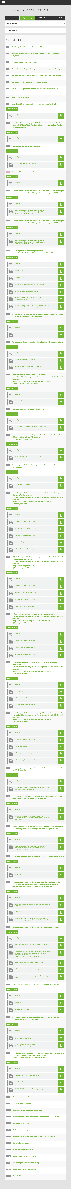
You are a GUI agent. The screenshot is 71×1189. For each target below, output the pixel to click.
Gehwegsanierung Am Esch (23, 1150)
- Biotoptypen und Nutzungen (24, 549)
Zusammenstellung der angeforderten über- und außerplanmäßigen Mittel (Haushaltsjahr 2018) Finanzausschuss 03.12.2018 (30, 848)
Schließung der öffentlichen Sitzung (25, 1163)
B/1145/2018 (13, 228)
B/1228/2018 (13, 628)
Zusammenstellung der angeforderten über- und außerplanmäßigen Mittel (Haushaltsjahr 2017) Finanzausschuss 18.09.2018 (30, 242)
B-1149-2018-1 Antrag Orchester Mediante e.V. (29, 284)
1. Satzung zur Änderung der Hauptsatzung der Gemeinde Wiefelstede (38, 856)
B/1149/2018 (13, 258)
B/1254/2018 (13, 109)
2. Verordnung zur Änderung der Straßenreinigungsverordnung (35, 985)
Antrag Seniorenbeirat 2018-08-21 (25, 334)
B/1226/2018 (13, 509)
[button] (61, 116)
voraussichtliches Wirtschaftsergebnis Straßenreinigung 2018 (33, 976)
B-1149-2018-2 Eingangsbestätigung (26, 291)
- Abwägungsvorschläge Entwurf (25, 521)
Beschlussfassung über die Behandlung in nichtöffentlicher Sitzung (37, 75)
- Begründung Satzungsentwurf (25, 535)
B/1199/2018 (13, 347)
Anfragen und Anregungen (22, 1103)
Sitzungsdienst (60, 1184)
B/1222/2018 (13, 803)
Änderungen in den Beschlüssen (25, 1169)
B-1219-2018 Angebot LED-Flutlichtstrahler (28, 457)
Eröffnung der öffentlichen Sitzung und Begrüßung (30, 47)
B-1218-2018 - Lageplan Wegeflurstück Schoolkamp (31, 427)
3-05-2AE (18, 1002)
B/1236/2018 (13, 321)
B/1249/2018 (13, 1024)
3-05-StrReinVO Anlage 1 (23, 1009)
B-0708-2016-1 (19, 270)
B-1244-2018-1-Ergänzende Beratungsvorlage (29, 1089)
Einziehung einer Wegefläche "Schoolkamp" (28, 409)
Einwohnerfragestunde (20, 97)
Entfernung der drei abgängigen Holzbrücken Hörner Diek (34, 1136)
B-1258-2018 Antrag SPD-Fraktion (25, 164)
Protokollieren (18, 1176)
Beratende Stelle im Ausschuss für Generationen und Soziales (36, 1117)
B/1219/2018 (13, 444)
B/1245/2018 (13, 861)
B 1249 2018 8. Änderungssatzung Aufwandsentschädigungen (25, 1045)
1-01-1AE (18, 874)
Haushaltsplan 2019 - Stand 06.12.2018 (27, 1082)
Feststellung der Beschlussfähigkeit (25, 62)
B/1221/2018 (13, 472)
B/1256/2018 (13, 177)
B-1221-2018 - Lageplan (22, 485)
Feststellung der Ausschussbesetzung (26, 146)
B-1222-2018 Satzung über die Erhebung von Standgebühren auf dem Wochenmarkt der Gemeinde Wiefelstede (32, 817)
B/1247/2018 (13, 932)
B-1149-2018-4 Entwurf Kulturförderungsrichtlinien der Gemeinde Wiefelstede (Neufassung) (32, 306)
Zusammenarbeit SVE (21, 1123)
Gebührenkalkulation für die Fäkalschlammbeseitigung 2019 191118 (32, 905)
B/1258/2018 (13, 151)
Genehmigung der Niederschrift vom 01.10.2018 (29, 82)
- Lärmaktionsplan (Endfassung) (25, 401)
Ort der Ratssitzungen (21, 1130)
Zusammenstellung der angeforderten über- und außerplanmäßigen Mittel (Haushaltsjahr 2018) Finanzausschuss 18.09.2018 (30, 212)
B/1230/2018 (13, 726)
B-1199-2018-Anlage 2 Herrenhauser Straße (28, 366)
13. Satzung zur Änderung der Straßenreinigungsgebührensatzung (36, 927)
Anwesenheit (58, 18)
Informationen (12, 18)
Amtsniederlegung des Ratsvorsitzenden (28, 1110)
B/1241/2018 (13, 833)
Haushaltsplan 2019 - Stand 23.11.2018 (27, 1075)
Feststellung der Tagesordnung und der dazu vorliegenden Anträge (36, 69)
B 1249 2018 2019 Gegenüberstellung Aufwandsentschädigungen (26, 1037)
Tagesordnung (27, 18)
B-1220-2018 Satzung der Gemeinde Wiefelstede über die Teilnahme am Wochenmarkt (32, 788)
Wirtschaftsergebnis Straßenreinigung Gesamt (29, 962)
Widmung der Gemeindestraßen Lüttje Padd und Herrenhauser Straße (38, 342)
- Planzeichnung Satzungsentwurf (25, 592)
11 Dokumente (12, 30)
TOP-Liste (42, 18)
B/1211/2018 (13, 388)
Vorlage (17, 115)
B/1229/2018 (13, 678)
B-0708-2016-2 (19, 277)
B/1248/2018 (13, 989)
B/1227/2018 (13, 573)
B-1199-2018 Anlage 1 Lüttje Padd (25, 360)
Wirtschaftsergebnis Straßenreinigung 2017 (29, 969)
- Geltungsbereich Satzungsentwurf (26, 753)
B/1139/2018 (13, 198)
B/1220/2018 (13, 775)
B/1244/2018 (13, 1062)
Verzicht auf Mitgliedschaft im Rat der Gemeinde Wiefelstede (34, 104)
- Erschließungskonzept (22, 542)
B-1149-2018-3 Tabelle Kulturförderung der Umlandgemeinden (28, 298)
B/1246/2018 (13, 891)
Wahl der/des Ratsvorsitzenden (24, 172)
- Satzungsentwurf (21, 746)
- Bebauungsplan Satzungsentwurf (26, 528)
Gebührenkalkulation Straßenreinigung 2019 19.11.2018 (32, 945)
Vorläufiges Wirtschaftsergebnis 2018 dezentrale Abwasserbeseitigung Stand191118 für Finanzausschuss (32, 919)
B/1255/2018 (13, 132)
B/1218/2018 (13, 414)
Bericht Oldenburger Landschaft (25, 1156)
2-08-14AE (18, 911)
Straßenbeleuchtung (21, 1143)
